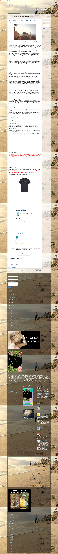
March (12, 305)
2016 (10, 324)
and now (18, 266)
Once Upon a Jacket (13, 294)
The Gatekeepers (12, 297)
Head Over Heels (43, 401)
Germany (26, 266)
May (11, 302)
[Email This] (16, 264)
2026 (10, 290)
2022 (10, 314)
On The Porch (10, 391)
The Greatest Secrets (43, 427)
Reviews (9, 267)
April (11, 303)
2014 (10, 327)
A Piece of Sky (42, 447)
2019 (10, 319)
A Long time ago (13, 266)
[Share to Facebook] (19, 264)
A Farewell (10, 386)
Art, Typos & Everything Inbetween (44, 441)
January (12, 308)
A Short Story (12, 295)
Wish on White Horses (22, 5)
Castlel (23, 266)
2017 (10, 322)
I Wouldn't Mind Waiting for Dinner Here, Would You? (14, 389)
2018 (10, 321)
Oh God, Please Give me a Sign (44, 387)
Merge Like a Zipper (11, 387)
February (12, 306)
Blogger (31, 454)
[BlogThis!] (17, 264)
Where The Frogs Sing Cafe (15, 13)
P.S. (40, 433)
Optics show (38, 266)
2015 (10, 325)
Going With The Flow (43, 413)
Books (21, 266)
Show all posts (32, 16)
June (11, 300)
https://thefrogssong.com (26, 386)
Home (9, 13)
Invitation (29, 266)
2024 (10, 311)
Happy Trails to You (43, 406)
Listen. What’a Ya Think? (14, 292)
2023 (10, 313)
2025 (10, 310)
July (11, 299)
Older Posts (38, 270)
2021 (10, 316)
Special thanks (14, 267)
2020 (10, 317)
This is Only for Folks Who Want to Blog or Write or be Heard (44, 394)
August (12, 291)
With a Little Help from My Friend (13, 392)
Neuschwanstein (33, 266)
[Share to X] (18, 264)
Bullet (41, 420)
